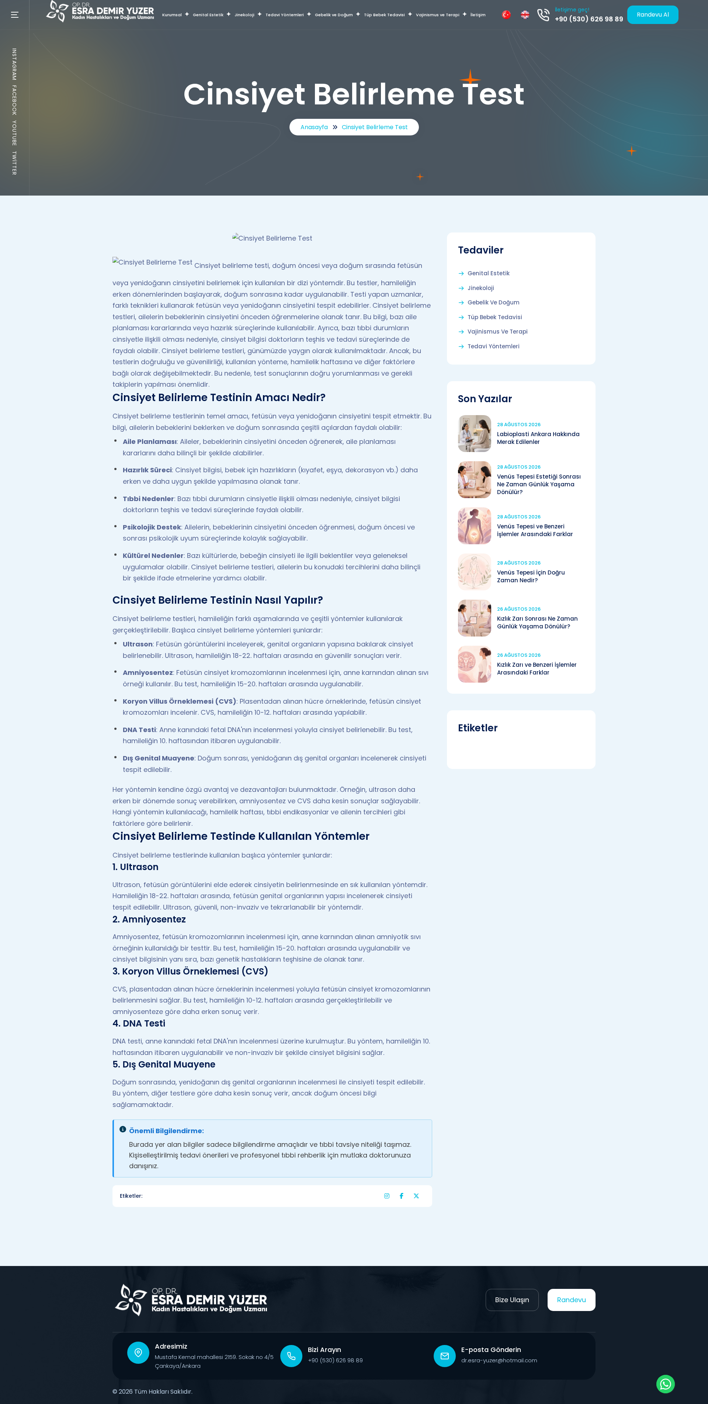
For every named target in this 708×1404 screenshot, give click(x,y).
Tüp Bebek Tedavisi (495, 317)
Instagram (14, 64)
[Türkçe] (506, 14)
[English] (525, 14)
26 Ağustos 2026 (519, 609)
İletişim (478, 15)
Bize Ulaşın (512, 1299)
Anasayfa (314, 127)
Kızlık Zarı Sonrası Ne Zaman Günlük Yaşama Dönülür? (537, 622)
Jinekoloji (481, 288)
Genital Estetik (489, 273)
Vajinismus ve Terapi (498, 331)
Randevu (571, 1299)
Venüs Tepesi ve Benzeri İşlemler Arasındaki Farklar (535, 530)
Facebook (14, 100)
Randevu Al (653, 14)
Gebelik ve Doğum (494, 302)
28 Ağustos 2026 (519, 424)
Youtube (14, 133)
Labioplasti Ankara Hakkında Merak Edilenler (538, 438)
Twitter (14, 163)
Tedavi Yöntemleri (494, 346)
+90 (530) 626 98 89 (589, 19)
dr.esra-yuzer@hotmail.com (499, 1360)
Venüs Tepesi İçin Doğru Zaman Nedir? (531, 576)
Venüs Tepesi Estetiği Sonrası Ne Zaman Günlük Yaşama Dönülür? (539, 484)
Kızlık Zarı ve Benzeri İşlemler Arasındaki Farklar (537, 668)
